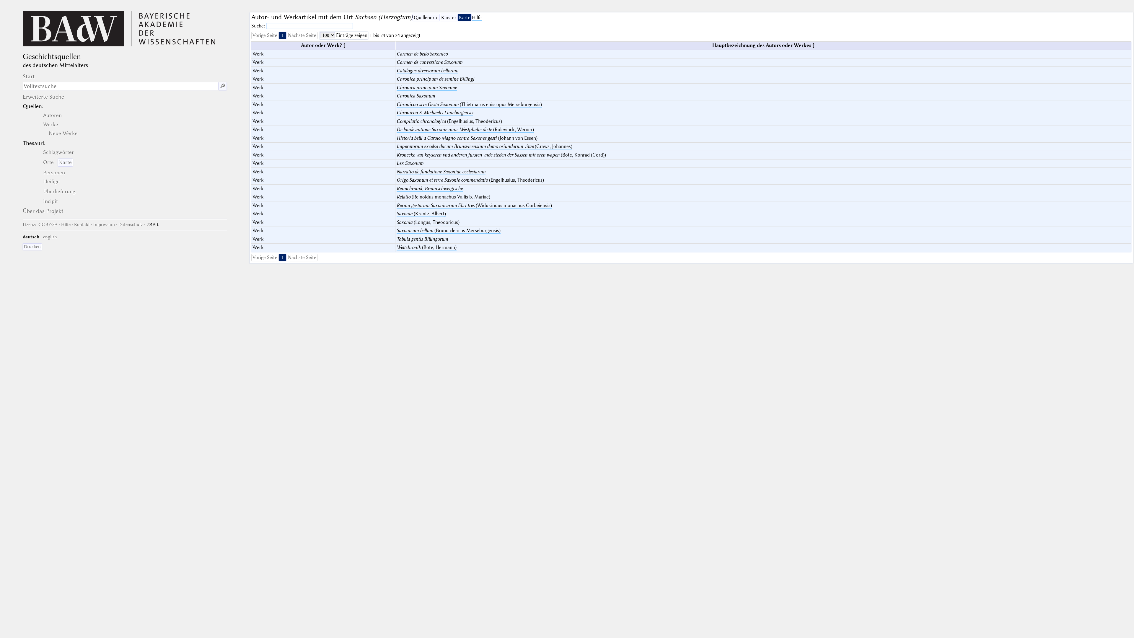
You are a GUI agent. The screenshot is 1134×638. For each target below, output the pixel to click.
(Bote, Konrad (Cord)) (501, 155)
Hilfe (477, 17)
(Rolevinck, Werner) (465, 129)
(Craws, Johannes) (484, 146)
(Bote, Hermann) (427, 247)
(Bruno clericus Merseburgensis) (449, 230)
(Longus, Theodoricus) (428, 222)
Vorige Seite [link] (264, 35)
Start (29, 76)
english (50, 237)
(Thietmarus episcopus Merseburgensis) (469, 104)
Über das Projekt (43, 211)
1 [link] (282, 35)
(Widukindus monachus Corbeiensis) (474, 205)
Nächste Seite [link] (302, 35)
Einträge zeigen (351, 35)
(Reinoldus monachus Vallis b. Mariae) (443, 197)
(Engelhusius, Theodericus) (449, 121)
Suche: (258, 26)
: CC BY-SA (40, 224)
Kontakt (82, 224)
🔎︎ (223, 86)
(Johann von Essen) (467, 138)
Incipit (50, 201)
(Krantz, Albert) (421, 214)
